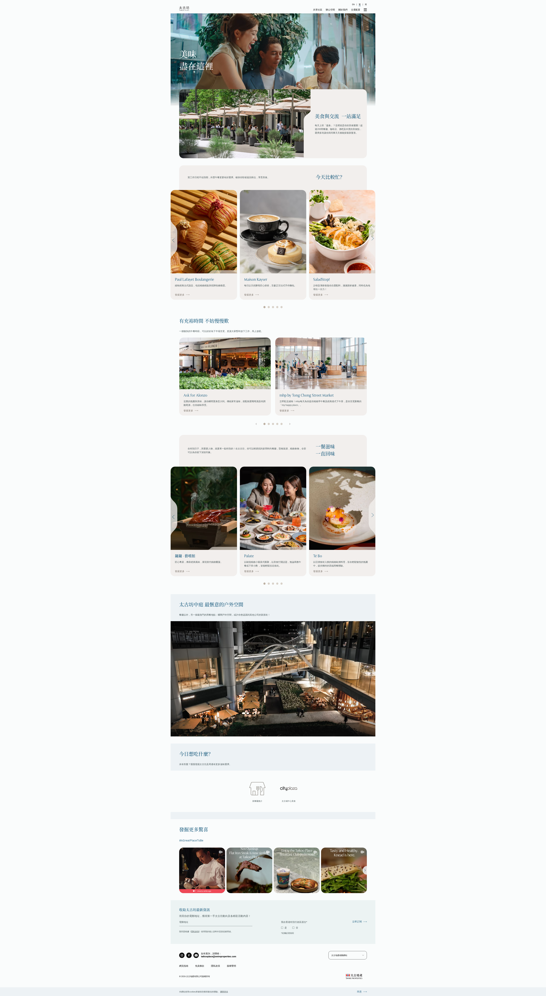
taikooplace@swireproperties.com (218, 956)
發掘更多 (180, 294)
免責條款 (199, 965)
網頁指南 (183, 965)
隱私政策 (195, 931)
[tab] (264, 307)
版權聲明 (231, 965)
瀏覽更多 (224, 991)
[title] (182, 955)
